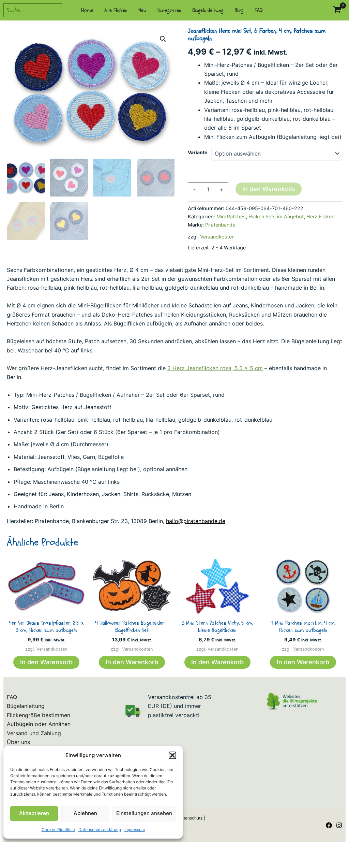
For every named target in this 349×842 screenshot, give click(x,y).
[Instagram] (339, 825)
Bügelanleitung (208, 10)
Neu (142, 10)
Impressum (134, 829)
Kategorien (169, 10)
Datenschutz (190, 818)
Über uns (18, 742)
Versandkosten (217, 236)
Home (87, 10)
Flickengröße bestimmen (38, 715)
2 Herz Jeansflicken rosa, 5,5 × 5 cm (215, 368)
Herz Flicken (320, 216)
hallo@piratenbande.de (195, 521)
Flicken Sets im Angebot (276, 216)
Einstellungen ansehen (144, 813)
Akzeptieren (34, 813)
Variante (197, 152)
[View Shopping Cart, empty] (337, 10)
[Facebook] (329, 825)
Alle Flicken (115, 10)
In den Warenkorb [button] (46, 662)
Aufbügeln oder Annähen (39, 724)
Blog (239, 10)
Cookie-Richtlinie (58, 829)
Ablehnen (85, 813)
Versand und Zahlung (34, 733)
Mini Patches (231, 216)
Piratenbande (220, 225)
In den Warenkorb (268, 188)
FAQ (259, 10)
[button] (172, 755)
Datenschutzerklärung (99, 829)
